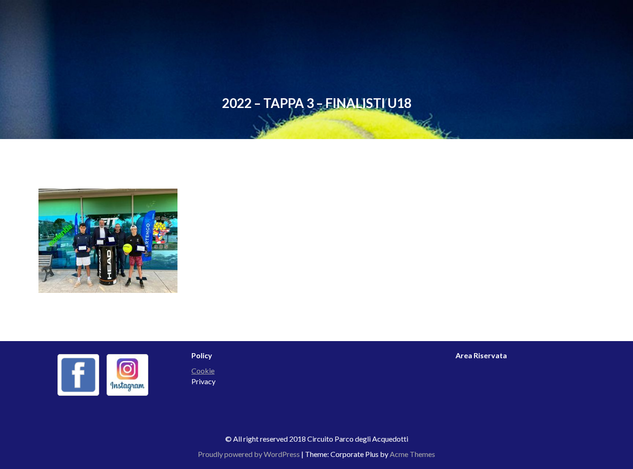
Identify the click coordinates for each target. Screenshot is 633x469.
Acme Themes (412, 454)
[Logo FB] (78, 375)
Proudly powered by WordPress (249, 454)
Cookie (203, 370)
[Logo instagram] (127, 375)
